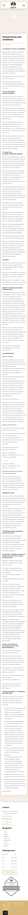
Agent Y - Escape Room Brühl (15, 903)
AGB (15, 904)
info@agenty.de (11, 381)
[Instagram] (9, 872)
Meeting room (7, 840)
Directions (6, 844)
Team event (6, 838)
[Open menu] (23, 5)
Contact (6, 846)
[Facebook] (4, 872)
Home (5, 830)
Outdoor (6, 834)
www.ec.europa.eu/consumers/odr (11, 679)
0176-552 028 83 (7, 816)
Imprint (19, 904)
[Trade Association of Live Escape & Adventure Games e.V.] (11, 886)
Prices (5, 832)
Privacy (24, 904)
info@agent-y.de (8, 819)
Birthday (6, 836)
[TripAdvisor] (14, 872)
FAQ (5, 842)
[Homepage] (13, 5)
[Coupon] (4, 5)
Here (3, 466)
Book (6, 823)
